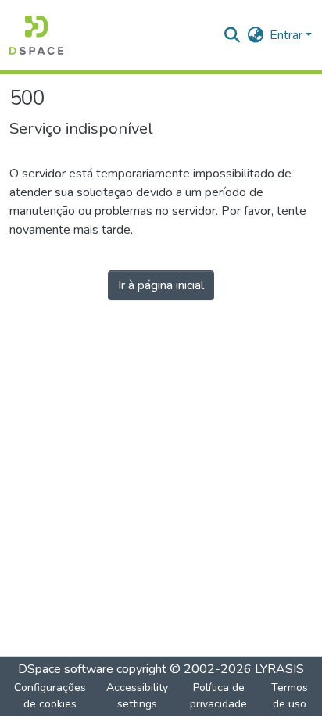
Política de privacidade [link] (218, 695)
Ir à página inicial (161, 285)
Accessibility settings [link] (137, 695)
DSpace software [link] (65, 669)
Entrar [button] (288, 35)
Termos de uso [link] (289, 695)
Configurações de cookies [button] (50, 695)
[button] (36, 35)
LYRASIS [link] (279, 669)
